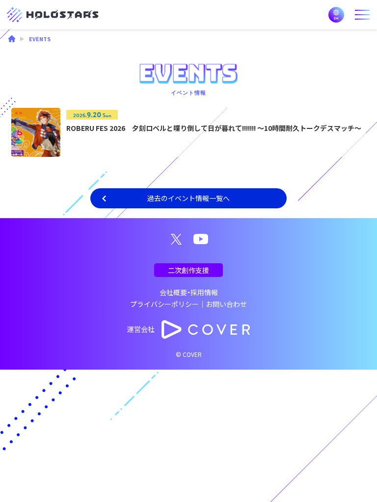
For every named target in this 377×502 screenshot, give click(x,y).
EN (336, 15)
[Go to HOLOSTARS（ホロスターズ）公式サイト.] (11, 40)
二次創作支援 (188, 270)
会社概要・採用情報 (189, 292)
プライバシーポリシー (164, 304)
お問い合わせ (226, 304)
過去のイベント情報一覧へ (188, 198)
